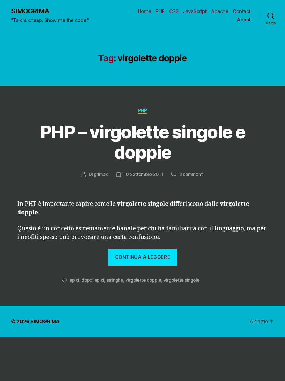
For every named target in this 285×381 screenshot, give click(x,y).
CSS (174, 11)
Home (144, 11)
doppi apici (93, 280)
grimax (101, 174)
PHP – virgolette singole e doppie (142, 142)
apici (74, 280)
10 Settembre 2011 (143, 174)
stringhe (115, 280)
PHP (160, 11)
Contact (242, 11)
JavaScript (195, 11)
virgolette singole (182, 280)
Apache (219, 11)
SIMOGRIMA (30, 11)
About (244, 20)
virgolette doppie (143, 280)
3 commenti (191, 174)
